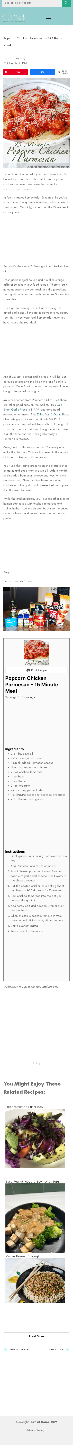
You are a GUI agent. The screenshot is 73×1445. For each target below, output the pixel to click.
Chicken (9, 63)
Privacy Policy (35, 1430)
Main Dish (21, 63)
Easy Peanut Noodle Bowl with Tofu (36, 1215)
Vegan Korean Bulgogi (37, 1290)
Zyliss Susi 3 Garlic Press (53, 414)
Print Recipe (38, 670)
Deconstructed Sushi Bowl (36, 1140)
